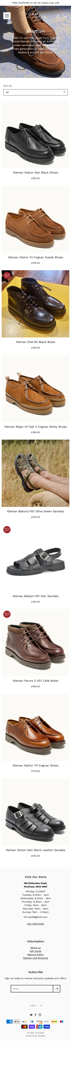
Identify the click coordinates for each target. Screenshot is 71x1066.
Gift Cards (35, 951)
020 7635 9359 (35, 924)
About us (35, 947)
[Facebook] (35, 1015)
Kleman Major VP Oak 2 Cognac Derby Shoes (35, 426)
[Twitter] (31, 1015)
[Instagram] (39, 1015)
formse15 (39, 1033)
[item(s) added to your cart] (65, 15)
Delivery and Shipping (35, 958)
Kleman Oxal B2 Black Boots (35, 342)
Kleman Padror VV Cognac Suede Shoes (35, 257)
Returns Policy (35, 954)
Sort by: (7, 85)
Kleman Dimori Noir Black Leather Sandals (35, 850)
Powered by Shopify (35, 1036)
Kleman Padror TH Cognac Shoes (35, 765)
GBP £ (33, 1006)
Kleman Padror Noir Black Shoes (35, 172)
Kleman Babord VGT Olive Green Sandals (35, 511)
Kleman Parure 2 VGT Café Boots (35, 680)
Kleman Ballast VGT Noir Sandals (35, 596)
